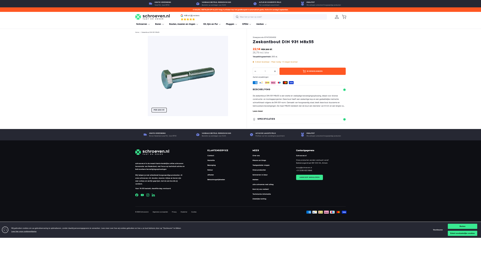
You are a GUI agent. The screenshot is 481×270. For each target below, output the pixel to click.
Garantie (211, 160)
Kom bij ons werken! (261, 189)
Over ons (256, 155)
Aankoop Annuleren (309, 177)
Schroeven (141, 24)
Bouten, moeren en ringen (182, 24)
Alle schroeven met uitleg (263, 184)
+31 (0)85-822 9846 (304, 170)
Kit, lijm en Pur (210, 24)
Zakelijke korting (259, 199)
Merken (260, 24)
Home (137, 32)
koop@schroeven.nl (304, 167)
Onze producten (259, 170)
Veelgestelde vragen (261, 165)
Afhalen (210, 175)
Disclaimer (184, 212)
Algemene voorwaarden (160, 212)
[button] (344, 17)
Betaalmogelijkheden (216, 179)
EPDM (245, 24)
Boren (158, 24)
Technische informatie (262, 194)
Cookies (193, 212)
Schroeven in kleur (260, 175)
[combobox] (280, 17)
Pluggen (230, 24)
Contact (210, 155)
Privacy (174, 212)
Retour (210, 170)
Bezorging (211, 165)
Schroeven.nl (144, 212)
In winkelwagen (315, 71)
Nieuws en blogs (259, 160)
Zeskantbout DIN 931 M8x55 (150, 32)
